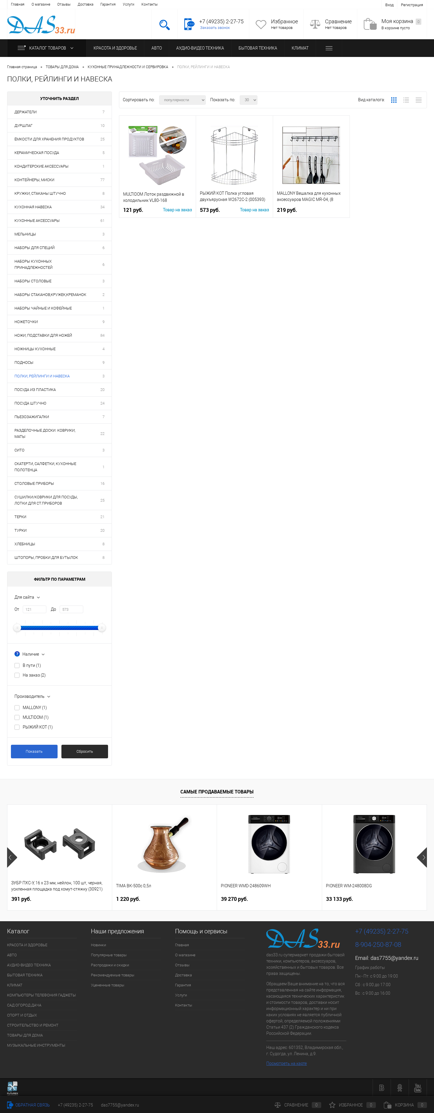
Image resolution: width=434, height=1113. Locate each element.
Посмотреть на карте (286, 1063)
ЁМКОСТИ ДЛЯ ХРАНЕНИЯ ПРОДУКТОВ (49, 139)
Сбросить (84, 751)
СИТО (19, 450)
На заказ (34, 675)
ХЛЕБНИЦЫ (24, 544)
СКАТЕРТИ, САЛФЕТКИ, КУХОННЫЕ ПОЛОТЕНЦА (45, 466)
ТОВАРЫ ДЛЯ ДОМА (25, 1035)
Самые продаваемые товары (217, 791)
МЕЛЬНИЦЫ (25, 234)
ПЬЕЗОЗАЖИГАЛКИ (31, 417)
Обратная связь (32, 1105)
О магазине (41, 4)
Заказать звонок (215, 27)
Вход (389, 5)
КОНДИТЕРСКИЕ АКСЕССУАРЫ (41, 166)
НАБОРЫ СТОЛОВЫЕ (32, 281)
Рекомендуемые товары (112, 975)
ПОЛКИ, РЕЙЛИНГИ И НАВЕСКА (42, 376)
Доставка (85, 4)
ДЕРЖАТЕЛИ (25, 112)
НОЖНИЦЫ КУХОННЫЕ (35, 349)
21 (102, 517)
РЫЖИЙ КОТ (38, 727)
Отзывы (64, 4)
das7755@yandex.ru (394, 958)
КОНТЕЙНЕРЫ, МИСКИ (34, 180)
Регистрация (412, 5)
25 (102, 139)
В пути (32, 665)
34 (102, 207)
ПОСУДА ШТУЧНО (30, 403)
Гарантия (108, 4)
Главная (18, 4)
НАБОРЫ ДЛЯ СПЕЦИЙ (34, 247)
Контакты (149, 4)
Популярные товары (109, 955)
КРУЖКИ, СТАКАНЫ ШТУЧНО (40, 193)
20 (102, 389)
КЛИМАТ (300, 48)
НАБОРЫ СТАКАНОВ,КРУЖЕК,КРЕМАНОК (50, 294)
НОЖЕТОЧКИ (26, 322)
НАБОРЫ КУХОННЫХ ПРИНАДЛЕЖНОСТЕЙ (33, 264)
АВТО (156, 48)
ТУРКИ (20, 530)
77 (102, 180)
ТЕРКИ (20, 517)
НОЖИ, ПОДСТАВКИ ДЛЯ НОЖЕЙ (43, 335)
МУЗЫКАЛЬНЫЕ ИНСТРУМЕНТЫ (36, 1045)
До (53, 609)
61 (102, 220)
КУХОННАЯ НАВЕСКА (33, 207)
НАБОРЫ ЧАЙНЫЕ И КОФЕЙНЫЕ (43, 308)
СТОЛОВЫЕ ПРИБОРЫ (34, 483)
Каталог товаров (48, 48)
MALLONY (35, 707)
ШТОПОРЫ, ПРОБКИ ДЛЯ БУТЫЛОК (46, 557)
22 (102, 433)
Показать (34, 751)
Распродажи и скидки (110, 965)
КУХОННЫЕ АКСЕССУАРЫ (37, 220)
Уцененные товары (107, 985)
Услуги (128, 4)
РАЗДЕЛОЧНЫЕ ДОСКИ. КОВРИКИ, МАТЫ (44, 433)
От (16, 609)
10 (102, 125)
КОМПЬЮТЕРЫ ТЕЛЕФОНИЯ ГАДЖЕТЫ (41, 995)
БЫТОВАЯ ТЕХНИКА (258, 48)
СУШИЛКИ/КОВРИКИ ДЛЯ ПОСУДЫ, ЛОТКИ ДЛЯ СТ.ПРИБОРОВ (46, 500)
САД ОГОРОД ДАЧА (24, 1005)
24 (102, 403)
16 (102, 483)
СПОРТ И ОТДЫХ (22, 1015)
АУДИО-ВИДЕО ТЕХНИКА (200, 48)
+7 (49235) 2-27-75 (75, 1105)
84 (102, 335)
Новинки (98, 945)
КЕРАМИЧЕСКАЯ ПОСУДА (36, 152)
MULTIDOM (36, 717)
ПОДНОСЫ (23, 362)
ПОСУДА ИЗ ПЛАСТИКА (35, 389)
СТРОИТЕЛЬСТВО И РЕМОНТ (32, 1025)
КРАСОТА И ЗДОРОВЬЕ (115, 48)
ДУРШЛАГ (23, 125)
